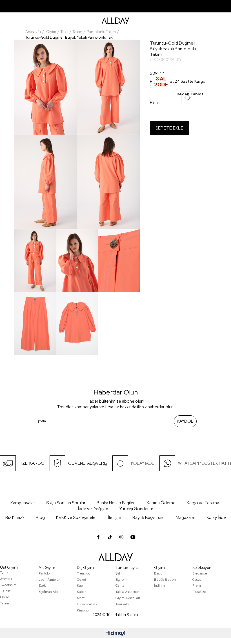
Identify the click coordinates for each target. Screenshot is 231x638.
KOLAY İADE (142, 463)
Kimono (82, 610)
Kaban (81, 591)
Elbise (4, 597)
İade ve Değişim (93, 509)
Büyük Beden (165, 579)
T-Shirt (5, 591)
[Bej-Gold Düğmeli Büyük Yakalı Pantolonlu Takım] (193, 99)
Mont (81, 598)
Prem (196, 585)
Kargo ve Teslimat (204, 503)
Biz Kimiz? (15, 517)
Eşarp (119, 579)
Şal (117, 573)
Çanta (119, 585)
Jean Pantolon (49, 579)
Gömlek (6, 578)
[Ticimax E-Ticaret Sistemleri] (116, 634)
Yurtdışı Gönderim (136, 509)
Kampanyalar (22, 503)
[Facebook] (98, 537)
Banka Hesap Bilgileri (116, 503)
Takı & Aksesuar (127, 591)
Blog (40, 517)
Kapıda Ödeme (161, 503)
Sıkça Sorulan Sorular (65, 503)
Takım (4, 603)
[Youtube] (133, 537)
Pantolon (45, 573)
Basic (158, 573)
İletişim (114, 517)
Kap (80, 585)
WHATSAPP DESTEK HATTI (204, 463)
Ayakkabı (122, 604)
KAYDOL (185, 421)
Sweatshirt (8, 585)
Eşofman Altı (48, 591)
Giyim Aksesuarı (127, 598)
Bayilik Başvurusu (148, 517)
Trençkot (83, 573)
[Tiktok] (110, 537)
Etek (42, 585)
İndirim (159, 585)
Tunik (4, 572)
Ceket (81, 579)
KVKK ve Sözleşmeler (76, 517)
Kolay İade (216, 517)
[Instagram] (121, 537)
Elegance (199, 573)
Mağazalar (185, 517)
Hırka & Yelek (87, 604)
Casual (197, 579)
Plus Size (199, 591)
